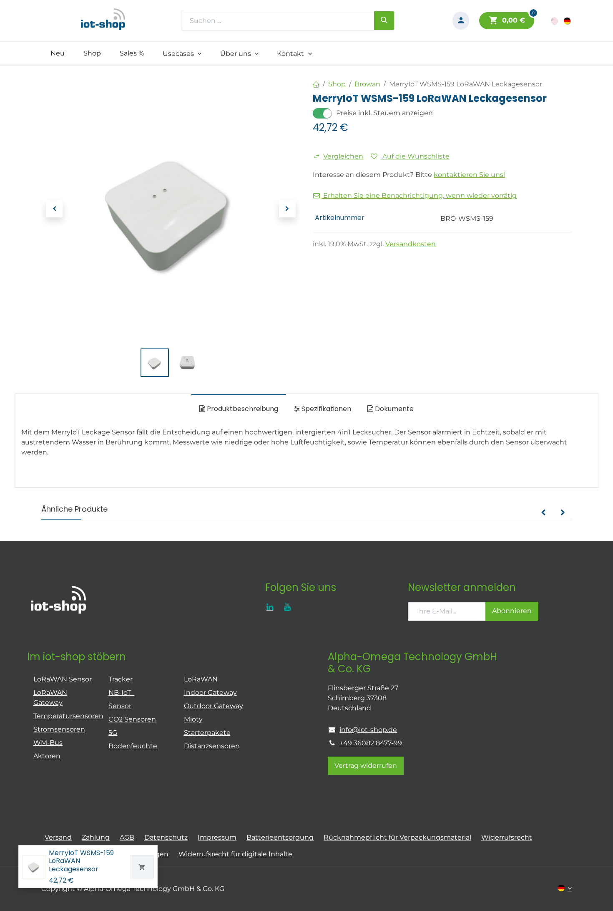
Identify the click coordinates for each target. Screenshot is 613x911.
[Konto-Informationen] (460, 21)
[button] (54, 209)
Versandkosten (410, 244)
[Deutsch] (568, 21)
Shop (337, 84)
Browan (367, 84)
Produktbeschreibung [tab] (241, 409)
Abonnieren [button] (512, 611)
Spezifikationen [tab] (325, 409)
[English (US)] (555, 21)
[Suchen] (384, 20)
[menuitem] (57, 53)
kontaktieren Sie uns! (469, 175)
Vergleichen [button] (343, 156)
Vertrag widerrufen (365, 766)
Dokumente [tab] (393, 409)
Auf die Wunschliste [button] (415, 156)
